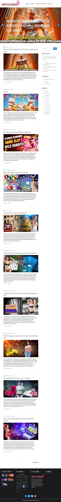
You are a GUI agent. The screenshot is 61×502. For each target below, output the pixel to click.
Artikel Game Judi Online (41, 3)
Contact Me (49, 3)
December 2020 (47, 105)
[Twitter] (29, 496)
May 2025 (46, 91)
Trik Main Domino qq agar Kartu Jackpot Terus (15, 213)
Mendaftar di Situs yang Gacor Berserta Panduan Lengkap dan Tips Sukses (20, 50)
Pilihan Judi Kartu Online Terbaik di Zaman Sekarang (16, 378)
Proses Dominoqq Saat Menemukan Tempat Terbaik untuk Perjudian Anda (20, 337)
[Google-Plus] (35, 496)
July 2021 (46, 99)
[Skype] (32, 496)
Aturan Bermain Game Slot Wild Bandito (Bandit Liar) (17, 132)
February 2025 (47, 95)
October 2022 (47, 97)
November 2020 (47, 108)
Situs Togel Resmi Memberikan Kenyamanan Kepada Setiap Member (18, 419)
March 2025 (46, 93)
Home (27, 3)
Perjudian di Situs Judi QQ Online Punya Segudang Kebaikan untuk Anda (20, 294)
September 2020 (47, 112)
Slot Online (32, 3)
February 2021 (47, 101)
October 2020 (47, 110)
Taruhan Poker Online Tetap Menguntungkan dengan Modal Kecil (19, 253)
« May (18, 491)
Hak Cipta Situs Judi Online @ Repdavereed (30, 500)
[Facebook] (26, 496)
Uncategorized (47, 83)
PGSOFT (5, 92)
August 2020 (46, 114)
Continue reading (8, 82)
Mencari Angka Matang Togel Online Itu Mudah (15, 172)
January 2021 (46, 103)
